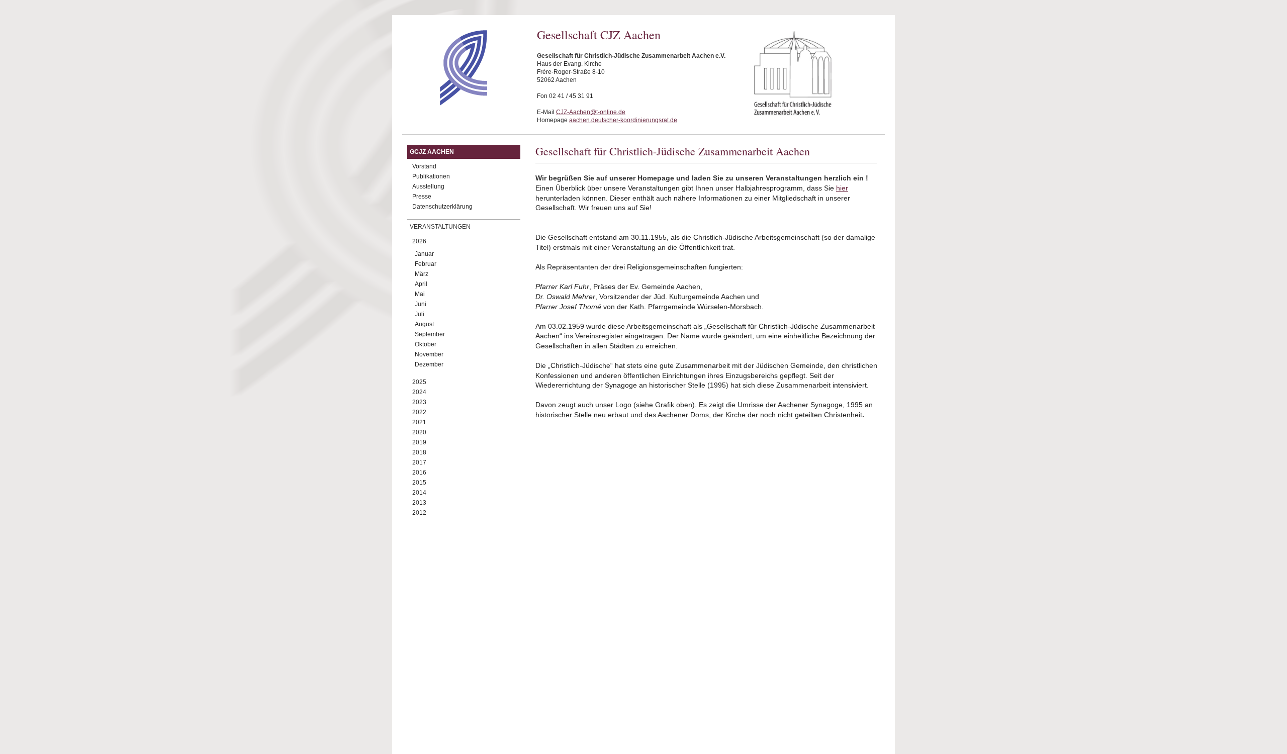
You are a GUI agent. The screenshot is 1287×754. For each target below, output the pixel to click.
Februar (425, 263)
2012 (419, 512)
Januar (424, 253)
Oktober (425, 344)
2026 (419, 241)
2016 (419, 472)
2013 (419, 502)
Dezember (429, 364)
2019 (419, 442)
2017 (419, 462)
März (421, 273)
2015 (419, 482)
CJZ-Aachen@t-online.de (590, 112)
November (429, 354)
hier (842, 188)
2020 (419, 432)
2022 (419, 412)
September (430, 334)
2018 (419, 452)
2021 (419, 422)
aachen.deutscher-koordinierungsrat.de (623, 120)
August (424, 324)
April (421, 284)
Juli (419, 314)
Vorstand (424, 166)
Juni (420, 304)
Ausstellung (428, 186)
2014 (419, 492)
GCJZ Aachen (432, 151)
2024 (419, 392)
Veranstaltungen (440, 226)
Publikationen (431, 176)
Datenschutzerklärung (442, 206)
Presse (421, 196)
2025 (419, 382)
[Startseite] (445, 103)
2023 (419, 402)
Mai (420, 294)
